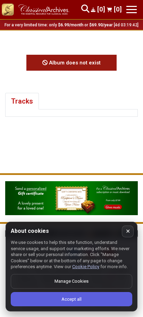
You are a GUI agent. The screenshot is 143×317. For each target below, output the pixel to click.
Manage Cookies (71, 281)
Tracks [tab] (22, 101)
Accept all (71, 299)
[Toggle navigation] (131, 9)
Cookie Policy (85, 266)
